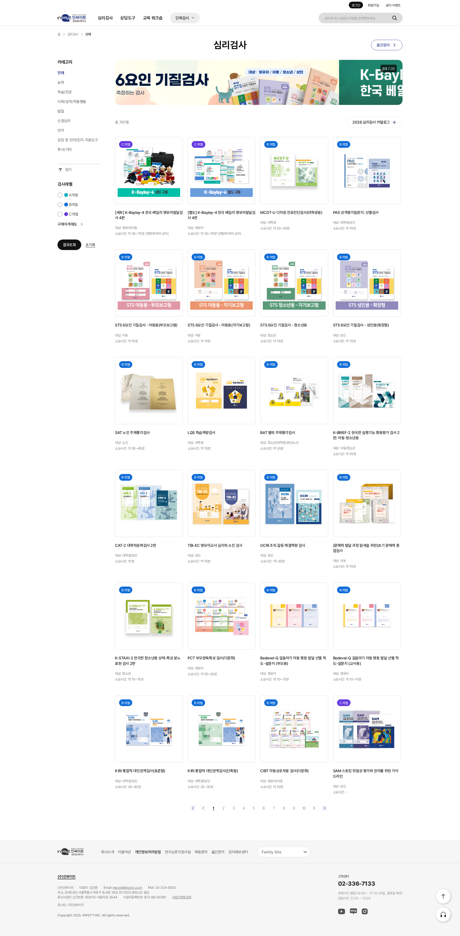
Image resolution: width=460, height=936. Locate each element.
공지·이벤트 (393, 5)
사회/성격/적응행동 (72, 101)
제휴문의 (201, 852)
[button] (115, 83)
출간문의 (218, 852)
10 (304, 808)
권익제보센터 (238, 852)
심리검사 (105, 17)
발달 (61, 111)
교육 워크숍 (153, 17)
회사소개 (107, 852)
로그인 (356, 5)
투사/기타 (65, 149)
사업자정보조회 (181, 897)
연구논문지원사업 (178, 852)
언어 (61, 130)
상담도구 (127, 17)
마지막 (324, 808)
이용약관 (124, 852)
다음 (314, 808)
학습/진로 (65, 92)
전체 (61, 72)
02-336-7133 (356, 884)
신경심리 (64, 120)
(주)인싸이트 (67, 876)
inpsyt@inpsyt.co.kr (127, 887)
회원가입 (373, 5)
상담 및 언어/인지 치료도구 (78, 139)
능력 (61, 82)
